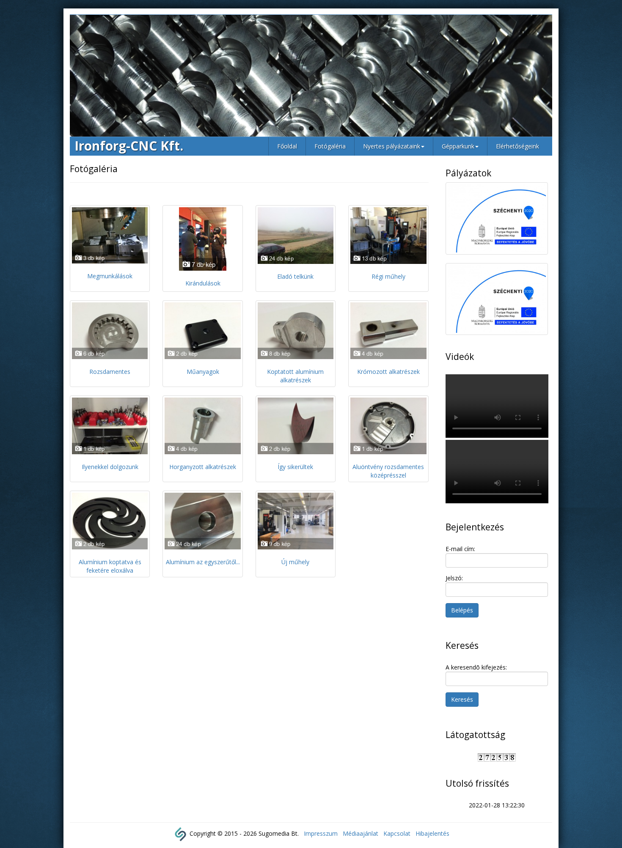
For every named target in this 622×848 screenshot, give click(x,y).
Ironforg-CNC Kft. (128, 145)
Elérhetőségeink (517, 146)
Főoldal (287, 146)
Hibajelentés (432, 833)
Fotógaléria (330, 146)
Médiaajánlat (360, 833)
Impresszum (321, 833)
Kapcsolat (396, 833)
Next (564, 77)
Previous (57, 77)
